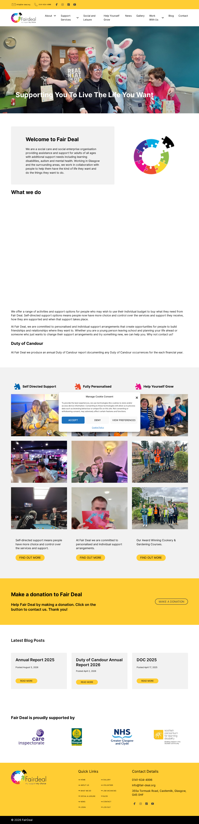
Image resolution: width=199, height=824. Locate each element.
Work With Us (153, 17)
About (48, 15)
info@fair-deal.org (23, 5)
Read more (26, 681)
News (128, 15)
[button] (135, 396)
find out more (90, 557)
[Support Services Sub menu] (77, 17)
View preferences (124, 420)
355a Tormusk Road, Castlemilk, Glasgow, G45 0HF (159, 792)
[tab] (96, 109)
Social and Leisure (89, 17)
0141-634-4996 (45, 5)
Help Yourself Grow (111, 17)
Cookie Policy (98, 427)
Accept (73, 420)
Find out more (30, 557)
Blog (171, 15)
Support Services (66, 17)
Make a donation (171, 601)
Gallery (140, 15)
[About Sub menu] (55, 15)
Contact (183, 15)
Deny (97, 420)
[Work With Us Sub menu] (163, 17)
